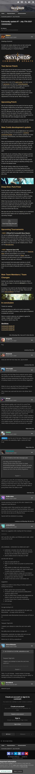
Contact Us (24, 756)
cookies (11, 763)
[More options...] (32, 37)
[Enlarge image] (17, 181)
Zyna (21, 335)
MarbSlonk (9, 682)
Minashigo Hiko (16, 335)
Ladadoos (26, 350)
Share (8, 734)
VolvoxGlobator (11, 644)
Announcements (13, 30)
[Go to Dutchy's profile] (3, 433)
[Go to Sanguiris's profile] (3, 340)
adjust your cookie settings (20, 765)
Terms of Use (24, 766)
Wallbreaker (10, 496)
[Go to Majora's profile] (3, 36)
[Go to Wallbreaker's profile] (3, 497)
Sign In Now (17, 724)
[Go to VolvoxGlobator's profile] (3, 645)
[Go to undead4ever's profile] (3, 526)
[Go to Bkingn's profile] (3, 399)
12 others (27, 335)
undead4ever (10, 525)
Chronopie (9, 369)
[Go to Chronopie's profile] (3, 369)
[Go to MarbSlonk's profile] (3, 683)
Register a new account (17, 714)
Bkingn (8, 398)
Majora (5, 28)
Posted (11, 37)
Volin (10, 335)
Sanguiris (9, 339)
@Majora (4, 438)
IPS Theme (10, 756)
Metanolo (9, 354)
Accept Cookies (6, 771)
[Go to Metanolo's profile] (3, 354)
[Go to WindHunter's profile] (3, 452)
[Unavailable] (17, 57)
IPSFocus (17, 756)
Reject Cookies (17, 771)
